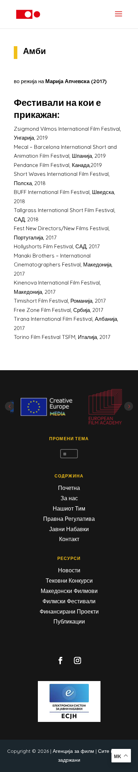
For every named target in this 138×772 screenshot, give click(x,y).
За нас (69, 498)
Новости (69, 570)
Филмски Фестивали (69, 601)
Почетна (69, 487)
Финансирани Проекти (69, 611)
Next (128, 406)
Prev (9, 406)
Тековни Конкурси (69, 580)
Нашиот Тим (69, 508)
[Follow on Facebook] (60, 660)
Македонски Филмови (69, 590)
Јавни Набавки (69, 529)
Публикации (69, 621)
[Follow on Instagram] (77, 660)
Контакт (69, 538)
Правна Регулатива (69, 518)
